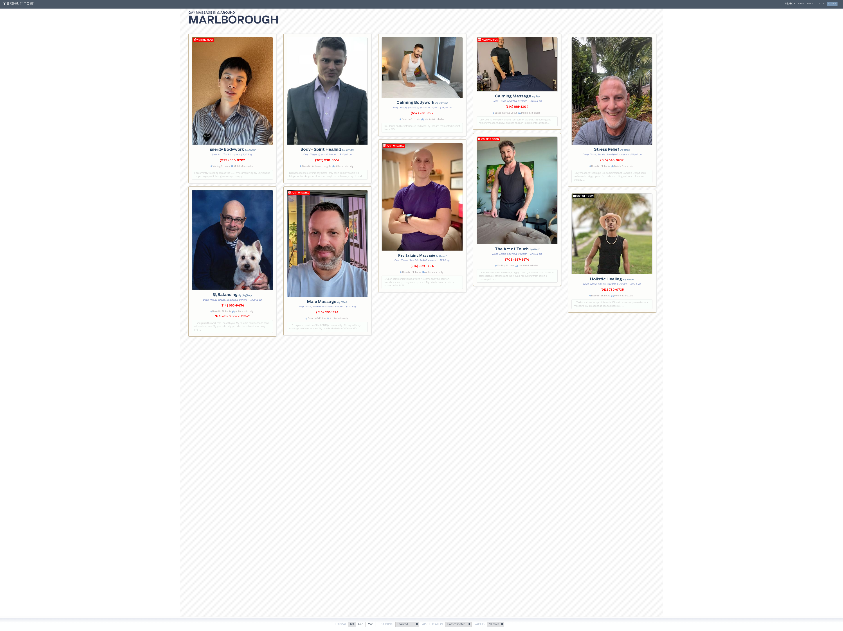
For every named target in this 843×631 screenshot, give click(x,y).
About (811, 3)
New (801, 3)
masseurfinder (18, 4)
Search (790, 3)
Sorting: (388, 624)
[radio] (352, 624)
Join (822, 3)
